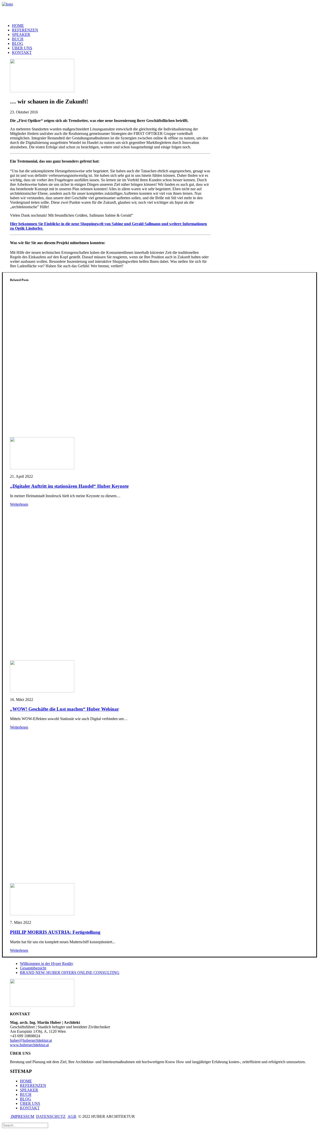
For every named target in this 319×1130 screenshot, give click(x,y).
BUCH (25, 1094)
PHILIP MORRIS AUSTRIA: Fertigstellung (55, 932)
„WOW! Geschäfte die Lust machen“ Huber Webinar (64, 709)
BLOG (17, 43)
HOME (18, 25)
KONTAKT (22, 52)
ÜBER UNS (22, 48)
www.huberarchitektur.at (29, 1045)
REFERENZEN (25, 30)
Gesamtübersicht (33, 968)
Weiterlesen (19, 504)
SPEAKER (21, 34)
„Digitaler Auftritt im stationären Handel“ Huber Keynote (69, 486)
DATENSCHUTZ (51, 1116)
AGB (72, 1116)
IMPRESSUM (22, 1116)
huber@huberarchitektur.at (31, 1040)
